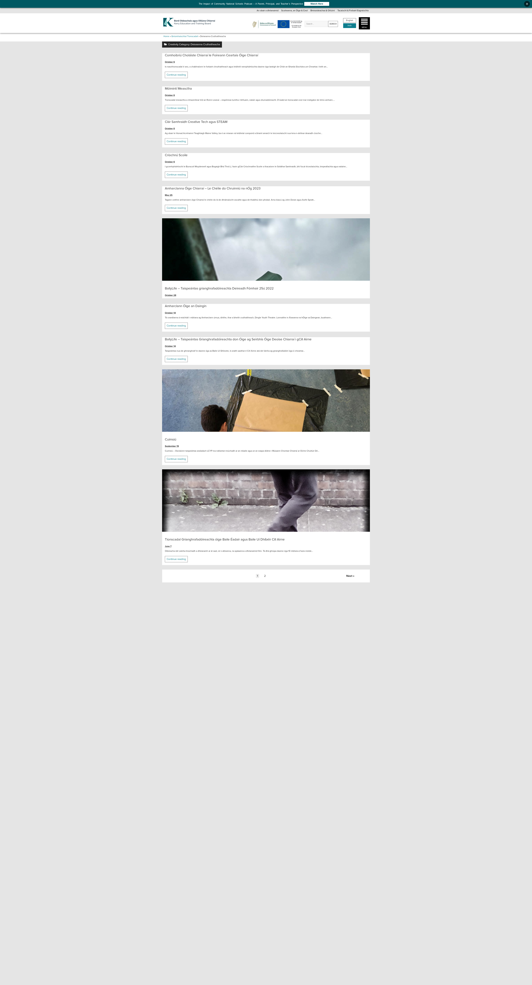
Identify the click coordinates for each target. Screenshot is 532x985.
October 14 (170, 313)
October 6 (170, 62)
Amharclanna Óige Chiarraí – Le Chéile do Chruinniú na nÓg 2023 (212, 188)
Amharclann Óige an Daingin (185, 306)
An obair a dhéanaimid (267, 10)
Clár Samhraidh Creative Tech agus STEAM (196, 122)
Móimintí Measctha (178, 89)
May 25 (168, 195)
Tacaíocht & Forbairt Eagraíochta (353, 10)
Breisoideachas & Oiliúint (322, 10)
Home (166, 36)
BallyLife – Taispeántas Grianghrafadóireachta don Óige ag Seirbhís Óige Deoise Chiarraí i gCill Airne (238, 339)
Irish (350, 25)
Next (349, 576)
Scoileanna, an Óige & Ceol (294, 10)
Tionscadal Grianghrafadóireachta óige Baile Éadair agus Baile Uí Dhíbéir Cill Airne (266, 500)
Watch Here (316, 3)
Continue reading (177, 75)
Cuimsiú (266, 400)
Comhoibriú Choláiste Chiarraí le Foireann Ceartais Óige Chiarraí (211, 55)
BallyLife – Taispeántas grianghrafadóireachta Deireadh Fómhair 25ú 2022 (266, 249)
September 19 (172, 446)
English (349, 20)
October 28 (170, 295)
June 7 (168, 546)
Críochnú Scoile (176, 155)
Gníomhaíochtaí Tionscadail (184, 36)
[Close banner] (527, 4)
